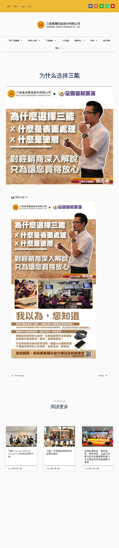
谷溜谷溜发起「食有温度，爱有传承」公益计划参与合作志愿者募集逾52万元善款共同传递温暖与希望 (97, 456)
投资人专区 (32, 40)
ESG (92, 40)
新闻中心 (78, 40)
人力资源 (65, 40)
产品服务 (49, 40)
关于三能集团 (14, 40)
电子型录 (106, 40)
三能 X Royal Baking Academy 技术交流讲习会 (21, 454)
